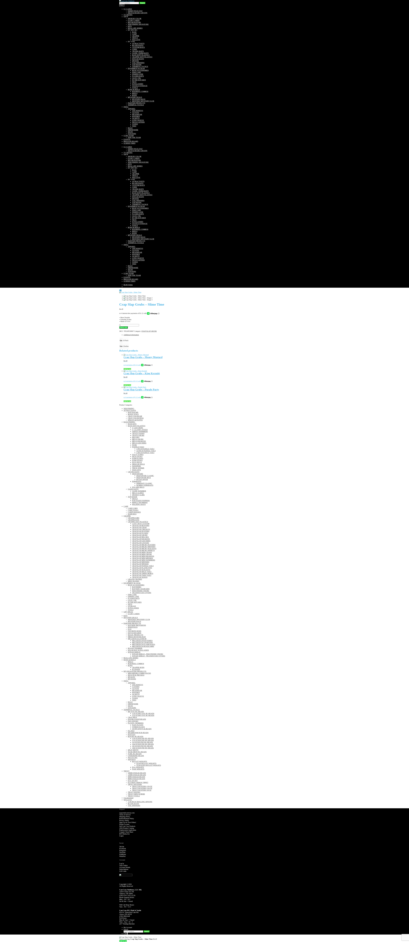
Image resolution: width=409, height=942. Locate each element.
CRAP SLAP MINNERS (140, 562)
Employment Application (127, 830)
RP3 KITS (131, 677)
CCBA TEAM (129, 135)
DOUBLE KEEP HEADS (137, 719)
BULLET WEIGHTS (139, 761)
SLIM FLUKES (137, 458)
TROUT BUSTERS (135, 784)
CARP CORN (133, 508)
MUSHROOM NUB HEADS (138, 733)
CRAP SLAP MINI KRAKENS (143, 556)
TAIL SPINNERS (138, 63)
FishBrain (122, 854)
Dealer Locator (124, 824)
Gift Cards (122, 871)
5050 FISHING (129, 408)
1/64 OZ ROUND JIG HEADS (143, 744)
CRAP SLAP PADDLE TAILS (143, 566)
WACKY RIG (133, 758)
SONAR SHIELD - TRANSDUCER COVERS (148, 656)
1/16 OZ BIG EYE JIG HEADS (143, 713)
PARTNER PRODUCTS (136, 103)
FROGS (135, 499)
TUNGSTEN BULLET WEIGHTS (148, 765)
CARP (134, 34)
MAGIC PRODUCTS (135, 635)
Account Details (124, 867)
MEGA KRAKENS (139, 441)
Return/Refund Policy (126, 818)
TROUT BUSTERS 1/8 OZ (141, 790)
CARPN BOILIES (134, 512)
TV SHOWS (128, 15)
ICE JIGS (131, 731)
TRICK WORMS (138, 468)
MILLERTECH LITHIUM (137, 639)
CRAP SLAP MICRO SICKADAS (144, 548)
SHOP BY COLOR (134, 18)
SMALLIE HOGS (138, 464)
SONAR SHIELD (134, 652)
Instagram (122, 850)
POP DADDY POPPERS (141, 501)
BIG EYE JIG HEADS (136, 711)
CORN (134, 49)
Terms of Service (125, 815)
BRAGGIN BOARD (131, 141)
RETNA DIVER (142, 479)
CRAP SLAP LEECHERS (141, 541)
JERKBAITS (136, 481)
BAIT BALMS (133, 412)
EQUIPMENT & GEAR (136, 68)
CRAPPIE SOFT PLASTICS (142, 57)
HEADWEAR (137, 114)
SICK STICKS (137, 456)
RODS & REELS (134, 89)
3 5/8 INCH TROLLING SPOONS (140, 802)
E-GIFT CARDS (134, 20)
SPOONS (135, 61)
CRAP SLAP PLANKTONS (142, 568)
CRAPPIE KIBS (133, 518)
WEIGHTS (132, 759)
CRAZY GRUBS (138, 435)
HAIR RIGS (132, 514)
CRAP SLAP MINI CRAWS (142, 552)
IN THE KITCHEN (139, 80)
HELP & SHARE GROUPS (137, 13)
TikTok (121, 847)
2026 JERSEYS (137, 111)
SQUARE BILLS (138, 487)
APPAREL (131, 109)
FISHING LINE (137, 74)
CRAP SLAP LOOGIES (140, 543)
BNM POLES (133, 627)
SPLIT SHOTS (133, 750)
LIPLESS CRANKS (135, 579)
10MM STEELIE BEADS (137, 773)
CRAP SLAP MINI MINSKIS (142, 558)
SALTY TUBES (137, 454)
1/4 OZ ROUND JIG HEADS (142, 742)
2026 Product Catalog (126, 828)
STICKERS (132, 134)
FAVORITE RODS (134, 631)
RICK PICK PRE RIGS (136, 675)
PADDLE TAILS (138, 447)
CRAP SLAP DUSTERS (140, 531)
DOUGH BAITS (138, 59)
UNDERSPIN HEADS (136, 756)
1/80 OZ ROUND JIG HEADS (143, 748)
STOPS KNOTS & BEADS (141, 729)
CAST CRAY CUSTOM (140, 524)
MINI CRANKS (133, 581)
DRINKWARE (133, 130)
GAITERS (135, 687)
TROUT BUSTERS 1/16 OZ (142, 786)
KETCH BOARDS (134, 633)
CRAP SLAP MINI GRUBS (142, 554)
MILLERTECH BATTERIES (142, 641)
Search (142, 3)
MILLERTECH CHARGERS (142, 642)
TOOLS (135, 88)
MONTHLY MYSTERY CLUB (143, 101)
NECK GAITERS (138, 122)
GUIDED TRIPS (129, 143)
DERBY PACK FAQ (135, 11)
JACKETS (136, 118)
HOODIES (136, 116)
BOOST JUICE (133, 414)
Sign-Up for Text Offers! (127, 822)
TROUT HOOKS (134, 792)
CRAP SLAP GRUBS (149, 331)
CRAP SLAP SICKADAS (141, 570)
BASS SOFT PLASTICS (141, 55)
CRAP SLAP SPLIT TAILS (141, 571)
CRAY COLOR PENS (136, 418)
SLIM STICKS (137, 460)
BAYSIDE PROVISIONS (137, 625)
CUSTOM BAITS (138, 47)
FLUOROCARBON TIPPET (138, 782)
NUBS (134, 445)
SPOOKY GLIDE (138, 495)
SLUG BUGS (137, 462)
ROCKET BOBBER (135, 648)
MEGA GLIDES (138, 493)
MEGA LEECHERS (139, 443)
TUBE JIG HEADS (135, 754)
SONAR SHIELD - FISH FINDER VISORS (147, 654)
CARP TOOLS (133, 510)
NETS (134, 82)
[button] (120, 290)
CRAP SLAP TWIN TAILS (141, 575)
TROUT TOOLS (134, 796)
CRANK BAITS (138, 51)
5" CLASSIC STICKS (140, 430)
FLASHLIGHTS (138, 76)
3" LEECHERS (137, 428)
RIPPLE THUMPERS (140, 502)
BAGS (130, 128)
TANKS (135, 124)
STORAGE (132, 606)
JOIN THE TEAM (134, 137)
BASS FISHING (129, 422)
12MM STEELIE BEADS (137, 775)
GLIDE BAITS (133, 489)
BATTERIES (136, 587)
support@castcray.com (127, 813)
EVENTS (127, 139)
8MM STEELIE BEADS (136, 779)
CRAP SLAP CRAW (139, 527)
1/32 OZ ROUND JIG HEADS (143, 740)
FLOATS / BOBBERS (135, 723)
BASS (134, 32)
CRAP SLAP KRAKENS (141, 539)
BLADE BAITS (137, 45)
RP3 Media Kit (124, 834)
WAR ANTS (136, 470)
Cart (126, 933)
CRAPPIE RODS (138, 667)
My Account (128, 927)
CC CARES (128, 9)
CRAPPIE (135, 36)
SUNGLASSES (137, 84)
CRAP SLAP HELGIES (140, 537)
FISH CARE (136, 72)
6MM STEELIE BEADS (136, 777)
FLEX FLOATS (137, 725)
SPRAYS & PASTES (135, 420)
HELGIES (135, 437)
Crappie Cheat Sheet (126, 832)
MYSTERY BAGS (138, 99)
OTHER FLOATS (138, 727)
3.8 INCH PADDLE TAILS (146, 451)
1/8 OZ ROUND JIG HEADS (142, 746)
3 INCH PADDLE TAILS (145, 449)
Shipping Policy (124, 817)
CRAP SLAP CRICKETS (141, 529)
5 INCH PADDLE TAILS (145, 453)
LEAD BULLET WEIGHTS (146, 763)
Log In (121, 863)
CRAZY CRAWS (138, 433)
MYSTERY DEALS (135, 97)
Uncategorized (128, 798)
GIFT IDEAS (128, 612)
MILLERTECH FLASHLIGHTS (143, 644)
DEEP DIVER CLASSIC (145, 476)
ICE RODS (136, 669)
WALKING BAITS (139, 504)
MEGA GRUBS (137, 439)
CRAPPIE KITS (133, 520)
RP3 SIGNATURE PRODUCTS (135, 671)
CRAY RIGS (132, 717)
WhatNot (122, 856)
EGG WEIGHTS (138, 767)
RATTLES (131, 735)
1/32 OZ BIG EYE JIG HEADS (143, 715)
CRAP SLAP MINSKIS (140, 564)
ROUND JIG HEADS (135, 736)
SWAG (126, 107)
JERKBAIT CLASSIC (144, 483)
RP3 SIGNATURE (134, 22)
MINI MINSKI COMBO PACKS (139, 673)
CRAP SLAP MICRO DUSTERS (143, 545)
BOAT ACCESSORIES (140, 70)
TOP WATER (136, 65)
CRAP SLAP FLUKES (140, 533)
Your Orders (123, 865)
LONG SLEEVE (138, 120)
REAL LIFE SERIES (135, 28)
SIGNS (130, 132)
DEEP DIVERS (137, 474)
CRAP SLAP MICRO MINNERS (143, 547)
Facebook (122, 849)
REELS (134, 93)
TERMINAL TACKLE (140, 66)
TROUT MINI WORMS (136, 794)
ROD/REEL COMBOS (140, 91)
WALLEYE (136, 40)
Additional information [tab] (131, 335)
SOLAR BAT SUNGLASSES (138, 650)
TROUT (135, 38)
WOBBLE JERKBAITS (144, 485)
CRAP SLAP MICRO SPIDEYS (143, 550)
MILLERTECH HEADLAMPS (143, 646)
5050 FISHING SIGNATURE (138, 24)
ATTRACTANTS (138, 43)
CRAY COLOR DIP (135, 416)
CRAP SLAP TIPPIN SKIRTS (142, 573)
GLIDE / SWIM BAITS (140, 53)
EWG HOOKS (133, 721)
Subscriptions (123, 869)
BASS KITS (132, 424)
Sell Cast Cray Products (127, 826)
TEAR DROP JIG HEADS (137, 752)
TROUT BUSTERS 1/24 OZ (142, 788)
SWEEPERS (136, 466)
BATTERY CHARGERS (141, 589)
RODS (134, 95)
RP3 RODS (132, 679)
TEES (134, 126)
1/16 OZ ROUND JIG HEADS (143, 738)
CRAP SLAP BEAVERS (140, 525)
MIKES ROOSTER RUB (137, 637)
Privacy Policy (124, 820)
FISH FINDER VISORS (140, 591)
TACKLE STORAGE (139, 86)
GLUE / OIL (136, 78)
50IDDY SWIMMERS (140, 431)
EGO (129, 629)
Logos (121, 836)
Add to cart (123, 327)
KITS (130, 26)
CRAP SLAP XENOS (139, 577)
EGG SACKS (133, 781)
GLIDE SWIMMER (139, 491)
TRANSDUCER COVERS (141, 593)
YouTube (122, 852)
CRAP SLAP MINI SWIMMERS (143, 560)
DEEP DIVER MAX (143, 478)
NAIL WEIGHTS (138, 769)
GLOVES (135, 112)
